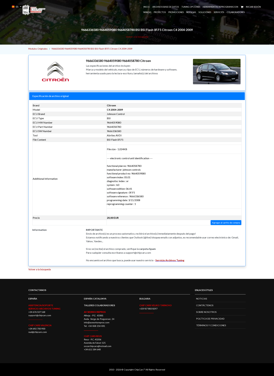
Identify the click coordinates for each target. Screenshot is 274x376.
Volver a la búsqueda (137, 36)
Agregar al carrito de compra (226, 222)
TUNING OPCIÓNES (190, 7)
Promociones (176, 12)
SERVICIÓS (219, 12)
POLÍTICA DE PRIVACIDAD (210, 318)
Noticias (191, 12)
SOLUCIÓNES (205, 12)
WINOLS (147, 12)
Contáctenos (204, 305)
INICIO (146, 7)
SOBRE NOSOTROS (206, 312)
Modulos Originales (38, 48)
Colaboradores (236, 12)
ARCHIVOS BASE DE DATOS (165, 7)
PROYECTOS (160, 12)
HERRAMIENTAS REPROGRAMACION (220, 7)
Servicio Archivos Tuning (169, 260)
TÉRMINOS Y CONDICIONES (211, 325)
